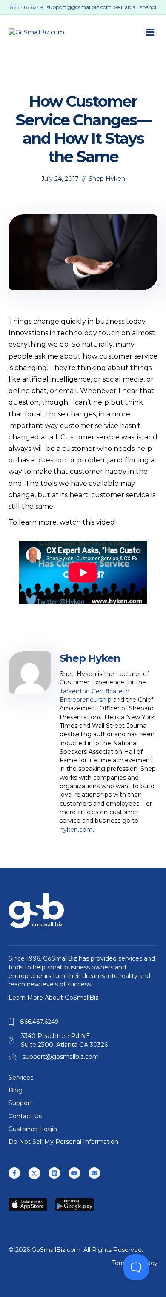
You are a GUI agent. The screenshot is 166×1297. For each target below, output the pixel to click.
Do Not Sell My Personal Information (63, 1142)
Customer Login (33, 1129)
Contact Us (25, 1116)
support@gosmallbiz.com (79, 7)
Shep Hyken (107, 178)
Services (21, 1077)
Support (20, 1103)
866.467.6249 (26, 7)
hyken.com (76, 829)
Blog (16, 1090)
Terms (121, 1263)
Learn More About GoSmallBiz (54, 997)
